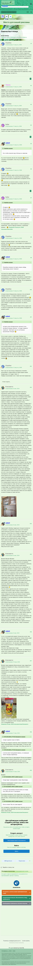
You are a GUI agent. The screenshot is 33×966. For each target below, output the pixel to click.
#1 (31, 43)
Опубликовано (13, 44)
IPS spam (11, 947)
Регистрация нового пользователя (16, 840)
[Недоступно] (8, 708)
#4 (31, 125)
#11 (31, 317)
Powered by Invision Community (16, 942)
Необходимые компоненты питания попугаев (15, 903)
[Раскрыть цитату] (3, 148)
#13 (31, 387)
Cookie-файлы (26, 940)
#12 (31, 366)
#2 (31, 85)
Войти (16, 851)
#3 (31, 104)
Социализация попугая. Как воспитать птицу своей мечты (15, 898)
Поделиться (8, 860)
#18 (31, 732)
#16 (31, 631)
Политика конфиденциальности (12, 940)
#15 (31, 554)
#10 (31, 289)
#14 (31, 523)
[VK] (6, 16)
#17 (31, 660)
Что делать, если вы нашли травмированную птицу (15, 892)
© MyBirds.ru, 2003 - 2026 (8, 951)
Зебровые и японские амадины (18, 37)
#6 (31, 169)
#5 (31, 143)
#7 (31, 197)
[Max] (2, 16)
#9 (31, 257)
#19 (31, 770)
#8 (31, 237)
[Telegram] (10, 16)
